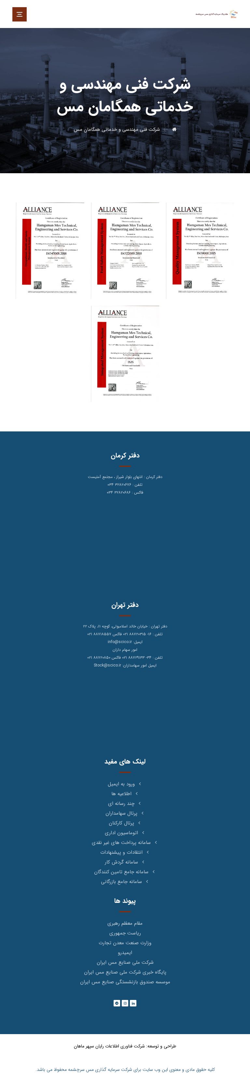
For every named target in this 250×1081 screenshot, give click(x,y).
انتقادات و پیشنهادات (121, 852)
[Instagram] (125, 1003)
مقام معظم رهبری (125, 923)
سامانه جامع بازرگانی (121, 882)
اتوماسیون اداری (121, 833)
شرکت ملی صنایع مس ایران (125, 962)
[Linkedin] (133, 1003)
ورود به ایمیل (121, 784)
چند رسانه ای (121, 803)
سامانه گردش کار (121, 862)
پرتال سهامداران (121, 813)
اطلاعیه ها (121, 794)
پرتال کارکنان (121, 823)
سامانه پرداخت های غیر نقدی (121, 843)
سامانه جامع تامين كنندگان (121, 872)
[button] (19, 14)
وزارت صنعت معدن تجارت (125, 943)
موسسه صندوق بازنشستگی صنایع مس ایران (125, 982)
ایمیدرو (125, 953)
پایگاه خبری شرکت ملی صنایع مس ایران (125, 972)
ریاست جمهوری (125, 933)
